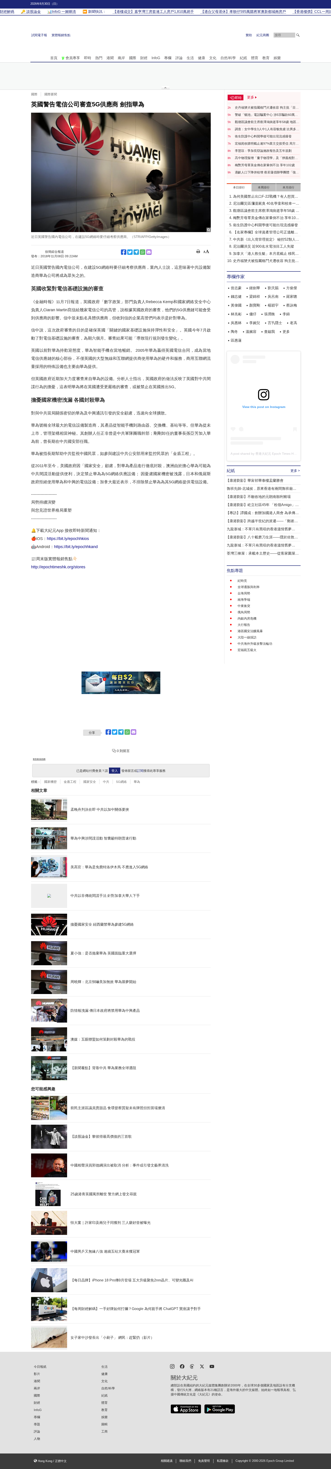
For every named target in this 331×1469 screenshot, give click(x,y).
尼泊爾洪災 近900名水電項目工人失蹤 (263, 246)
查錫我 (269, 332)
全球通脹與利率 (249, 587)
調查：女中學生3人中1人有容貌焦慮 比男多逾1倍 (267, 129)
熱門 (98, 58)
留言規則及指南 (39, 759)
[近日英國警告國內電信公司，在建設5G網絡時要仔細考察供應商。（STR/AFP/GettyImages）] (121, 172)
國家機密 (50, 782)
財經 (143, 58)
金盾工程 (70, 782)
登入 (114, 771)
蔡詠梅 (291, 305)
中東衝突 (244, 606)
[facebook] (182, 1366)
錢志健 (236, 296)
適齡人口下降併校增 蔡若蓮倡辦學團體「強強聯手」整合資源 (267, 172)
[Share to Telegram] (136, 252)
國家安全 (89, 782)
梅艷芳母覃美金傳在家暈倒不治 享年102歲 (265, 165)
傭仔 (252, 314)
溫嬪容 (251, 332)
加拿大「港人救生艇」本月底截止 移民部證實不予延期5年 (266, 254)
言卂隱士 (275, 323)
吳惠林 (236, 323)
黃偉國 (236, 305)
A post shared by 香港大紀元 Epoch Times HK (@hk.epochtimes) (277, 453)
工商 (104, 1431)
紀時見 (242, 580)
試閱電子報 (39, 35)
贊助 (249, 35)
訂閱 (140, 771)
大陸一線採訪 (247, 637)
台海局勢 (244, 593)
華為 (137, 782)
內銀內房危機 (247, 618)
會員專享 (73, 58)
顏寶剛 (254, 305)
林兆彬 (236, 314)
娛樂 (277, 58)
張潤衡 (269, 314)
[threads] (192, 1366)
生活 (190, 58)
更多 (286, 332)
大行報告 (244, 625)
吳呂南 (273, 296)
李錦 (286, 314)
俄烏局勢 (244, 612)
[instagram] (172, 1366)
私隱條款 (223, 1460)
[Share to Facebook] (123, 252)
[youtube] (212, 1366)
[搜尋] (298, 35)
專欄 (167, 58)
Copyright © (244, 1460)
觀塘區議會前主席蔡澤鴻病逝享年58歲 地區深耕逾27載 (267, 122)
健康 (201, 58)
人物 (37, 1438)
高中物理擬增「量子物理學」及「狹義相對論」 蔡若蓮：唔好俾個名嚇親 (265, 158)
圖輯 (104, 1424)
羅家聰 (291, 296)
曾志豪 (236, 288)
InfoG (156, 58)
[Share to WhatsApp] (142, 252)
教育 (266, 58)
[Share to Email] (149, 252)
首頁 (53, 58)
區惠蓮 (236, 340)
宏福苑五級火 (247, 650)
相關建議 (166, 1460)
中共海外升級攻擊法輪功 (255, 643)
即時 (87, 58)
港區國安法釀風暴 (250, 631)
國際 (132, 58)
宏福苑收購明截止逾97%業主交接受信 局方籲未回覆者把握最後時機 (267, 144)
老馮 (293, 323)
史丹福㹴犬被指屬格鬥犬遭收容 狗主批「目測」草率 (265, 108)
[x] (202, 1366)
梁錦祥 (254, 296)
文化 (212, 58)
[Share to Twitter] (130, 252)
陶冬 (234, 332)
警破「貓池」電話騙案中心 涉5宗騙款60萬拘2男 (267, 115)
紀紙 (243, 58)
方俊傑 (291, 288)
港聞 (110, 58)
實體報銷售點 (61, 35)
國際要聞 (50, 94)
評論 (179, 58)
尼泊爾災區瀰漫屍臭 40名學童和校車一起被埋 (266, 204)
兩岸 (121, 58)
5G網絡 (121, 782)
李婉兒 (254, 323)
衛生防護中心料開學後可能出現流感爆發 (263, 136)
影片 (37, 1374)
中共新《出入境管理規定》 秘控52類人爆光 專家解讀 (266, 239)
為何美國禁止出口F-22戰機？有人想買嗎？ (264, 197)
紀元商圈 (262, 35)
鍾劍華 (254, 288)
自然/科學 (228, 58)
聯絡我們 (185, 1460)
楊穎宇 (273, 305)
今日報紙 (40, 1366)
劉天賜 (273, 288)
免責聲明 (204, 1460)
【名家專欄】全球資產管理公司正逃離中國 (265, 232)
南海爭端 (244, 599)
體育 (254, 58)
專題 (37, 1424)
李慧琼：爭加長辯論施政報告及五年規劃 (263, 150)
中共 (106, 782)
